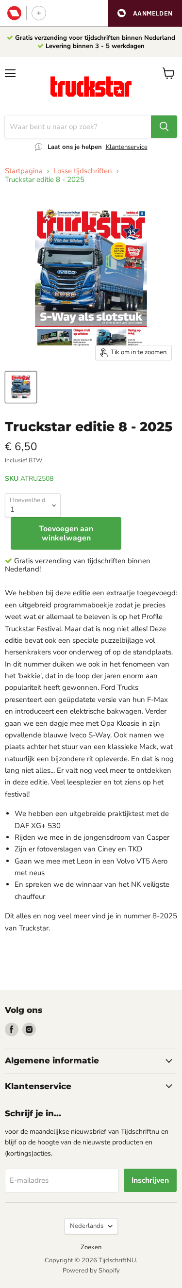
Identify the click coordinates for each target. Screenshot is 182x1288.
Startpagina (24, 171)
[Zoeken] (164, 126)
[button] (145, 13)
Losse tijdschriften (82, 171)
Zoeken (91, 1247)
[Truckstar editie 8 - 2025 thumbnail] (20, 387)
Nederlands (86, 1226)
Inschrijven (150, 1180)
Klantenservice (127, 147)
